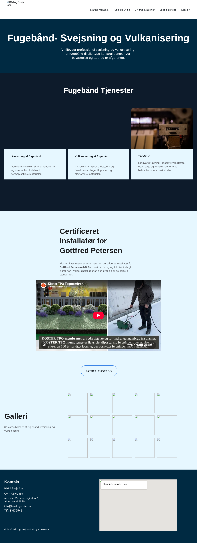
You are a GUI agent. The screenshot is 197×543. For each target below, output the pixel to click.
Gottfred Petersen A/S (99, 370)
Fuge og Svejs (121, 9)
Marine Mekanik (99, 9)
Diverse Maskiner (145, 9)
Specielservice (168, 9)
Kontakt (185, 9)
